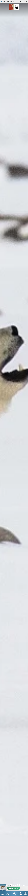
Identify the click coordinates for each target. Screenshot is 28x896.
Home (2, 894)
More (25, 894)
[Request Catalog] (13, 888)
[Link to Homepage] (14, 7)
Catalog (14, 894)
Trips (7, 894)
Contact (20, 894)
